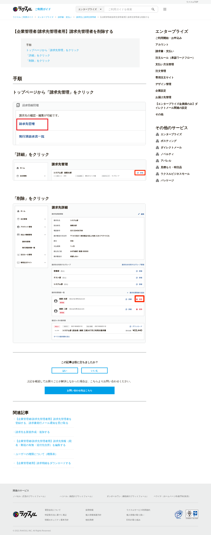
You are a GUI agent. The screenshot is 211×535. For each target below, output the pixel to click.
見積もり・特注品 (171, 167)
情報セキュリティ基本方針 (57, 520)
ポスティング (169, 140)
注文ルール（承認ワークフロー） (175, 57)
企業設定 (160, 90)
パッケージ (167, 180)
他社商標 (89, 520)
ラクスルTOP (192, 2)
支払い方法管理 (164, 64)
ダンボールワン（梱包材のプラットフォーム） (127, 496)
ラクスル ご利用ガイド (23, 17)
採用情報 (89, 510)
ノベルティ (167, 154)
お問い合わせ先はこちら (79, 390)
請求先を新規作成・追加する (32, 432)
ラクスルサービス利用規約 (138, 510)
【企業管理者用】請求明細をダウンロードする (43, 463)
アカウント (162, 44)
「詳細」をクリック (38, 55)
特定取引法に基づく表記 (56, 515)
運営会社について (53, 510)
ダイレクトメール (171, 147)
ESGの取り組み (133, 520)
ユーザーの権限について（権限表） (36, 454)
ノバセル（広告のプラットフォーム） (29, 496)
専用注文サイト (164, 77)
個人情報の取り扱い (135, 515)
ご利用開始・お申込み (168, 38)
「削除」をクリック (38, 60)
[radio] (65, 370)
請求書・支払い (65, 17)
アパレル (166, 160)
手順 (28, 44)
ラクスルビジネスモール (175, 173)
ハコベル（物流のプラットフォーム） (76, 496)
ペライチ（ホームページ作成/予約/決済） (172, 496)
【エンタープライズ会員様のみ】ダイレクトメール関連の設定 (176, 105)
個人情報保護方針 (93, 515)
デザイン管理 (163, 84)
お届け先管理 (163, 97)
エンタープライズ (45, 17)
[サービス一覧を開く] (165, 9)
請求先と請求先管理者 (86, 17)
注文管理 (160, 70)
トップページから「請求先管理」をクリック (52, 50)
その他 (159, 114)
